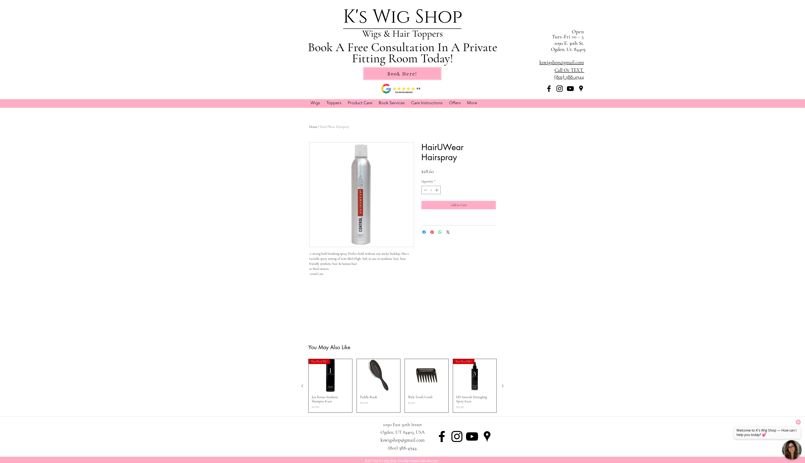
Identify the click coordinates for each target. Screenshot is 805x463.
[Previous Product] (302, 385)
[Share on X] (448, 232)
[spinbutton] (431, 190)
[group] (402, 386)
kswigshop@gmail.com (402, 440)
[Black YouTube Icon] (570, 88)
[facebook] (549, 88)
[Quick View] (378, 375)
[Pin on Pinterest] (432, 232)
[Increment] (437, 190)
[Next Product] (502, 385)
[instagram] (559, 88)
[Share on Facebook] (424, 232)
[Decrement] (425, 190)
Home (313, 127)
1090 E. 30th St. (569, 43)
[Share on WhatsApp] (440, 232)
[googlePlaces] (581, 88)
